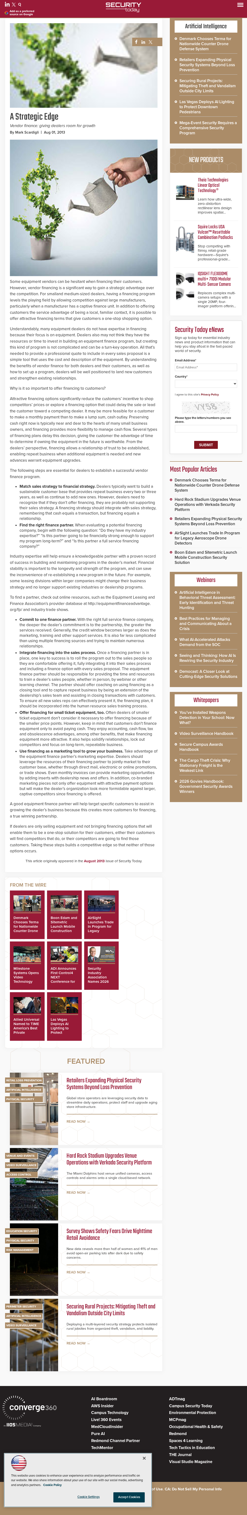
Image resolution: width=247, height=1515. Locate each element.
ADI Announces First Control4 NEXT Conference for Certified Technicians (63, 979)
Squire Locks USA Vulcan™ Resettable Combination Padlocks (215, 232)
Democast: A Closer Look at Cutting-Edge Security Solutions (208, 674)
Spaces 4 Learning (186, 1440)
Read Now (76, 1121)
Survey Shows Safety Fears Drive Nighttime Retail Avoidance (109, 1235)
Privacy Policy (210, 394)
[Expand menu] (240, 6)
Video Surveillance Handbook (206, 733)
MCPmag (177, 1419)
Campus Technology (110, 1412)
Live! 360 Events (106, 1419)
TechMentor (102, 1447)
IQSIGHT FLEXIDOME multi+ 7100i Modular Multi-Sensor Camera (214, 279)
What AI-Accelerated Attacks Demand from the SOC (204, 642)
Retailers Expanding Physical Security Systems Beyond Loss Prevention (104, 1084)
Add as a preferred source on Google (22, 13)
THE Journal (180, 1454)
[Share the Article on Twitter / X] (150, 42)
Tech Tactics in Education (192, 1447)
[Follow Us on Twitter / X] (14, 5)
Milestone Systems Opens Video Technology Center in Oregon (26, 979)
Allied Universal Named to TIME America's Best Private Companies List (26, 1028)
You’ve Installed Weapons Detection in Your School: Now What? (206, 717)
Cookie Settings (88, 1497)
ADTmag (177, 1398)
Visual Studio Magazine (190, 1461)
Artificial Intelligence (23, 1089)
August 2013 (94, 861)
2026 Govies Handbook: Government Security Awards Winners (206, 786)
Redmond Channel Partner (115, 1440)
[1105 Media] (22, 1425)
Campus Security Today (190, 1405)
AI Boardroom (104, 1398)
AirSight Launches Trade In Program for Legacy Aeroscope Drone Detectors (207, 538)
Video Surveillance (21, 1165)
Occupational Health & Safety (196, 1426)
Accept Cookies (129, 1497)
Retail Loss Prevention (24, 1080)
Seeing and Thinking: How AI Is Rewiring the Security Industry (207, 658)
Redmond (178, 1433)
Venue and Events (20, 1155)
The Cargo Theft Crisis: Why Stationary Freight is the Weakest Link (204, 765)
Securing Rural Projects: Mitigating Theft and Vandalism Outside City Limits (111, 1310)
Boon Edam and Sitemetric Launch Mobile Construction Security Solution (64, 929)
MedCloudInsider (107, 1426)
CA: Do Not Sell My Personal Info (193, 1489)
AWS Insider (102, 1405)
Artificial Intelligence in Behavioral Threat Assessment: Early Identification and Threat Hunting (207, 600)
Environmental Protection (192, 1412)
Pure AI (98, 1433)
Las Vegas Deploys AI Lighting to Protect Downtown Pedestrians (60, 1030)
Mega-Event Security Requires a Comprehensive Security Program (208, 128)
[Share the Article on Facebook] (135, 42)
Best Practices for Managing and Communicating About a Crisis (205, 623)
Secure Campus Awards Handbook (201, 747)
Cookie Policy (52, 1485)
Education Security (21, 1231)
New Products (206, 160)
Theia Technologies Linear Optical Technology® (213, 185)
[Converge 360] (29, 1408)
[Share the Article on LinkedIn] (142, 42)
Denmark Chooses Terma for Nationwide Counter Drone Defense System (27, 926)
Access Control (18, 1174)
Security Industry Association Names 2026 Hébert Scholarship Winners (98, 981)
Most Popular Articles (193, 469)
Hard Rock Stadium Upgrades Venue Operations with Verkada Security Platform (109, 1160)
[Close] (144, 1458)
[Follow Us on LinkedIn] (8, 5)
